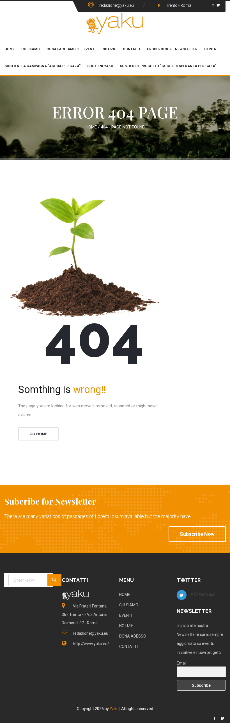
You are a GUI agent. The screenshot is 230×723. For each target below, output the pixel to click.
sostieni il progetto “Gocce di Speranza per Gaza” (168, 66)
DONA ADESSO (132, 636)
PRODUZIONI (157, 49)
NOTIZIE (126, 625)
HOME (9, 49)
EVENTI (125, 615)
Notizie (109, 49)
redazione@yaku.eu (116, 5)
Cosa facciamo (61, 49)
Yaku (114, 708)
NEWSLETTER (186, 49)
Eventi (89, 49)
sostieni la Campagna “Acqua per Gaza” (42, 66)
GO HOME (38, 434)
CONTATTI (128, 646)
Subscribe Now (197, 534)
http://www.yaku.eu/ (91, 643)
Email (182, 663)
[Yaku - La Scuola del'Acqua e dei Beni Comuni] (115, 23)
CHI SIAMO (30, 49)
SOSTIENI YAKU (100, 66)
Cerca (210, 49)
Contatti (131, 49)
